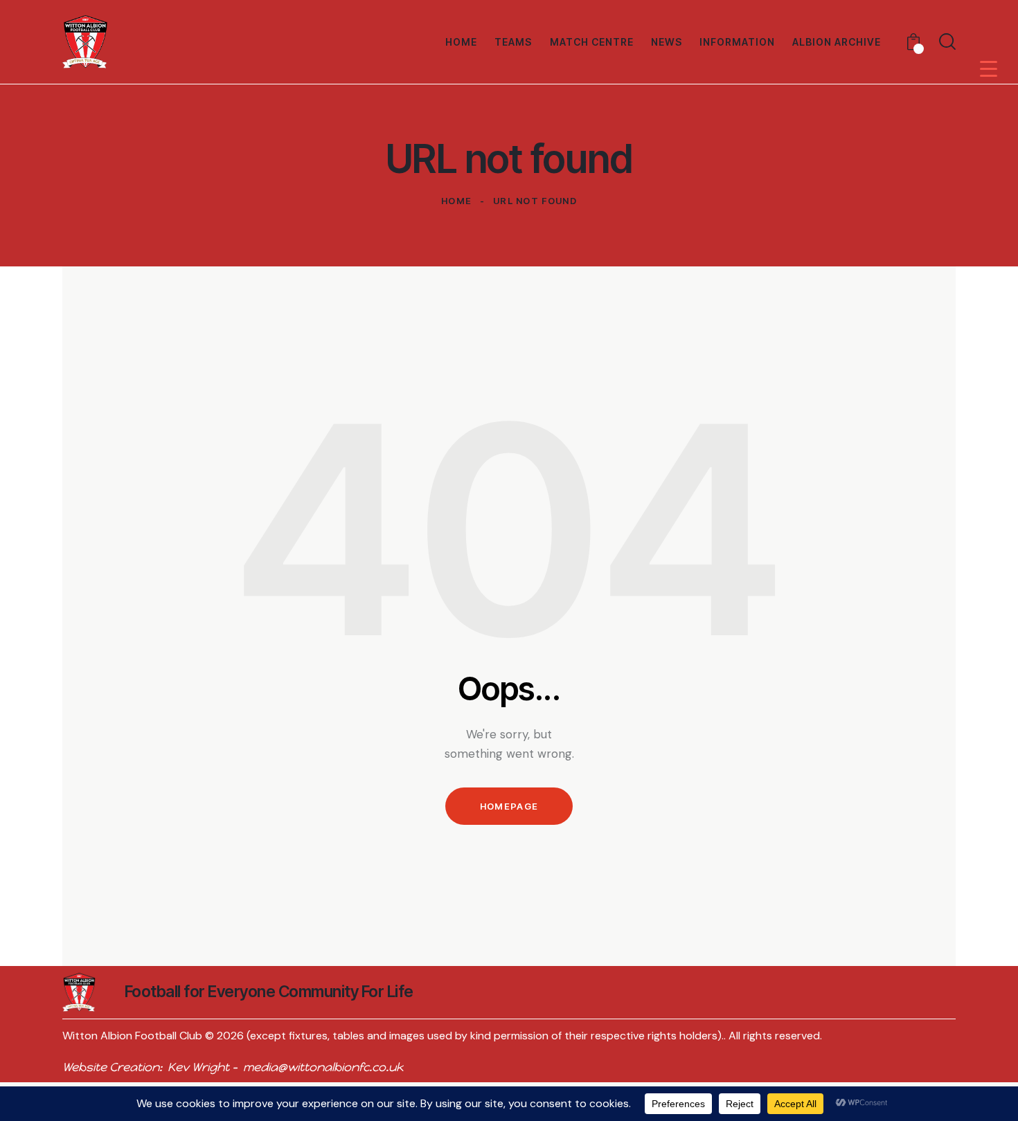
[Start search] (947, 41)
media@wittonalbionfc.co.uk (323, 1067)
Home (456, 200)
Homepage (509, 806)
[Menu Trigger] (989, 68)
